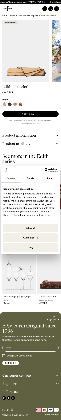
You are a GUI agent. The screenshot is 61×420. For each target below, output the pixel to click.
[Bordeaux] (20, 104)
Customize (28, 237)
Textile (12, 15)
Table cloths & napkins (28, 15)
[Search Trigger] (50, 8)
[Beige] (4, 104)
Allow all (30, 228)
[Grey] (10, 104)
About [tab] (50, 178)
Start (4, 15)
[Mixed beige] (15, 104)
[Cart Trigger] (56, 8)
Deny (30, 247)
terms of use (25, 355)
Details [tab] (30, 178)
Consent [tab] (11, 178)
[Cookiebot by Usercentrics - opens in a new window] (45, 170)
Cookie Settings (51, 414)
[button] (30, 135)
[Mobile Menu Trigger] (44, 8)
